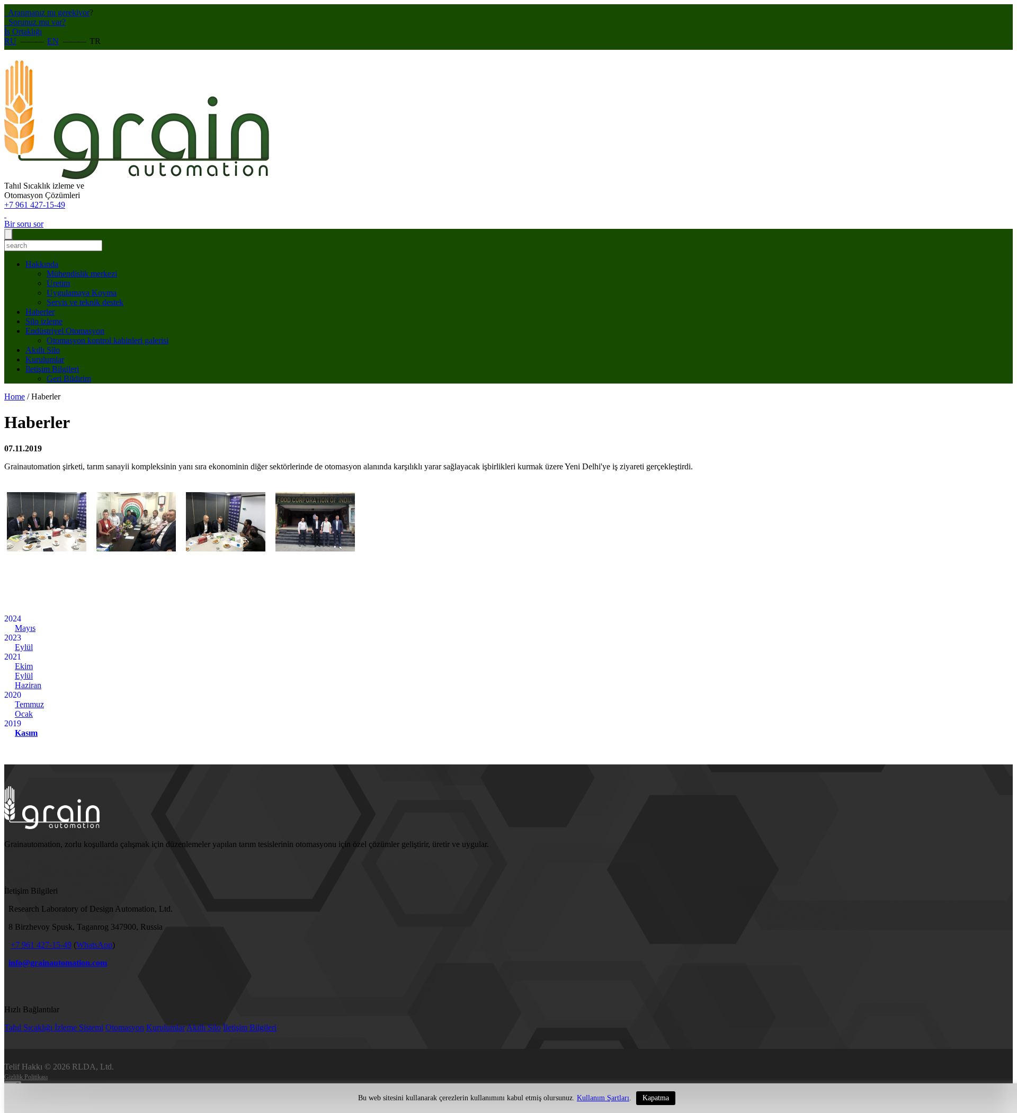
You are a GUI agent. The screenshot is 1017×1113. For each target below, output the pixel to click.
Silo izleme (44, 321)
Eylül (24, 647)
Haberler (40, 311)
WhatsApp (94, 944)
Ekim (24, 666)
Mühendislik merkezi (82, 273)
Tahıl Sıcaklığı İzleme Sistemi (53, 1027)
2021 (12, 656)
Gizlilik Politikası (26, 1077)
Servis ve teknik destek (85, 302)
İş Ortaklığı (23, 31)
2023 (12, 637)
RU (10, 41)
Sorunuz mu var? (36, 21)
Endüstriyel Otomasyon (64, 330)
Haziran (28, 685)
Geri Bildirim (69, 378)
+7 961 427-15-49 (34, 204)
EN (53, 41)
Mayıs (25, 628)
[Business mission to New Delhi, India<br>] (46, 559)
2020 (12, 694)
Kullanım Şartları (603, 1098)
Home (14, 396)
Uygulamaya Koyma (82, 292)
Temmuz (29, 704)
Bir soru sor (23, 223)
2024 (12, 618)
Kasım (26, 732)
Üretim (58, 283)
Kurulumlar (44, 359)
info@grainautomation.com (57, 962)
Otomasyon (124, 1027)
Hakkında (41, 264)
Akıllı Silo (42, 349)
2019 (12, 723)
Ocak (24, 713)
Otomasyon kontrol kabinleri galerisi (107, 340)
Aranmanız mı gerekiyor (48, 12)
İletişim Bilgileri (52, 368)
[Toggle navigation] (8, 234)
